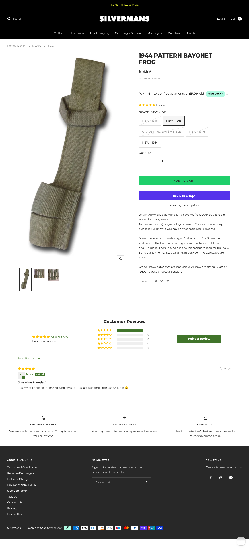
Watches (174, 33)
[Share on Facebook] (151, 281)
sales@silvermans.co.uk (205, 436)
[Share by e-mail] (167, 281)
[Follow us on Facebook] (211, 478)
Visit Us (12, 496)
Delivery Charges (18, 479)
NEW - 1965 (173, 120)
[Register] (145, 482)
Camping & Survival (128, 33)
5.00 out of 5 (59, 337)
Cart (235, 18)
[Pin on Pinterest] (156, 281)
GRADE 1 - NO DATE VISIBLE (161, 131)
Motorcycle (154, 33)
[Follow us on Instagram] (221, 478)
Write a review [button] (199, 339)
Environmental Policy (21, 485)
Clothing (59, 33)
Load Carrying (99, 33)
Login (221, 18)
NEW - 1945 (150, 120)
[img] (26, 368)
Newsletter (14, 514)
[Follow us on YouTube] (231, 478)
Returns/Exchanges (20, 473)
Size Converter (17, 490)
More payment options (184, 205)
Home (11, 45)
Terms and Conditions (22, 467)
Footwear (77, 33)
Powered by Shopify (37, 527)
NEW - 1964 (150, 142)
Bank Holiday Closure (125, 5)
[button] (147, 105)
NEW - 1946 (197, 131)
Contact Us (14, 502)
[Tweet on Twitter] (161, 281)
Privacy (12, 508)
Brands (190, 33)
